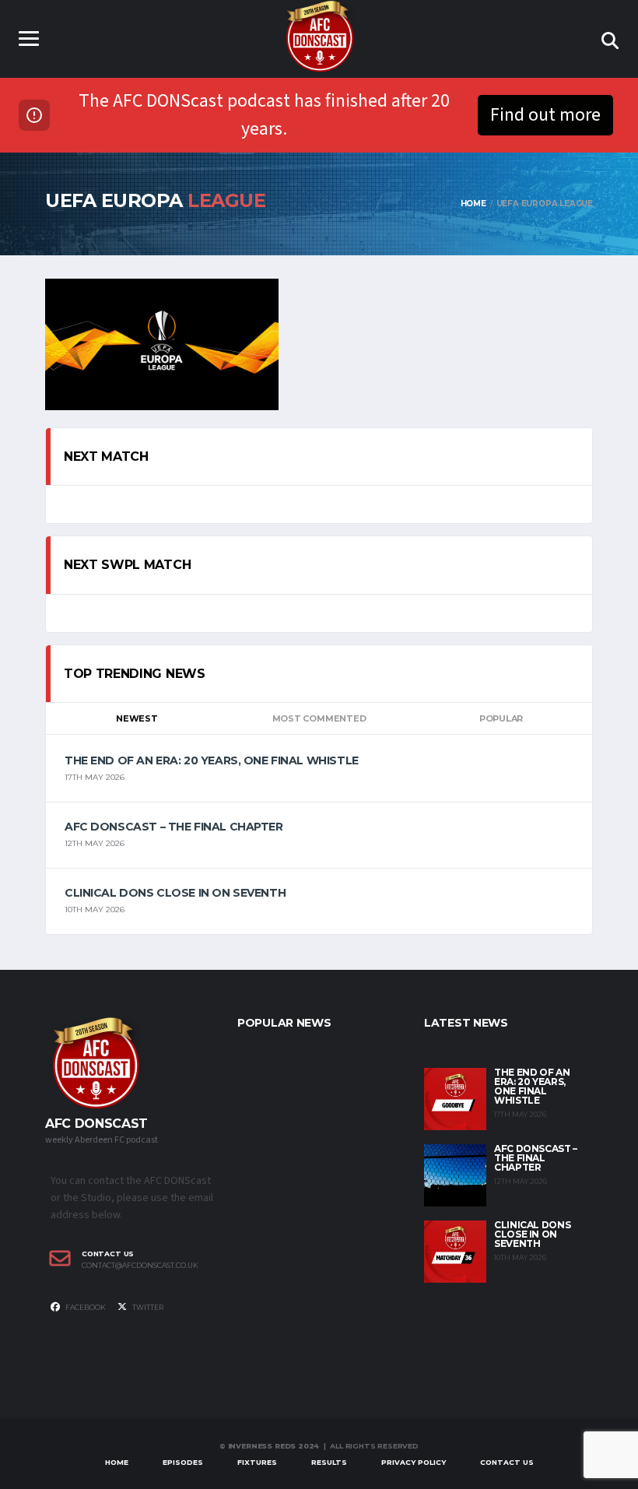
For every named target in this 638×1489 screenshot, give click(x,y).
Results (329, 1462)
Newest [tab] (137, 718)
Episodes (183, 1462)
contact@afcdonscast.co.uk (140, 1266)
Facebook (85, 1307)
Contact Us (507, 1462)
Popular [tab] (501, 718)
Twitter (147, 1307)
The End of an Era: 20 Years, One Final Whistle (212, 760)
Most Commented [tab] (319, 718)
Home (116, 1462)
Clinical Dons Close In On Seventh (175, 893)
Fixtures (257, 1462)
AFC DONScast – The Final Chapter (174, 827)
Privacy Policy (413, 1462)
